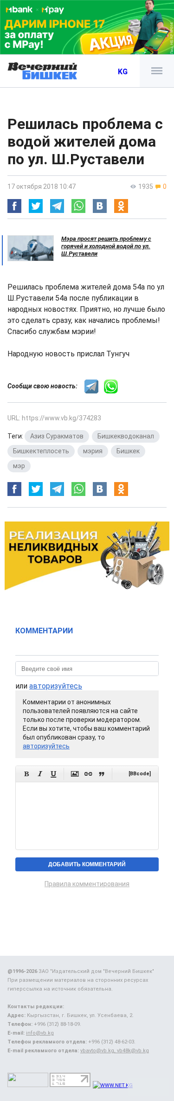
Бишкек (128, 451)
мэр (19, 466)
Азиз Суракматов (57, 436)
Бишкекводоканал (125, 436)
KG (123, 71)
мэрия (93, 451)
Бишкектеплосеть (41, 451)
